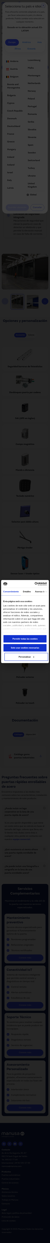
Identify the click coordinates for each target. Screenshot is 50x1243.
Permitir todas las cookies (25, 638)
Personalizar (25, 657)
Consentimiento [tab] (11, 591)
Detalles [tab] (27, 591)
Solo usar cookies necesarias (25, 648)
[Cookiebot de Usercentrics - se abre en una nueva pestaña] (35, 584)
